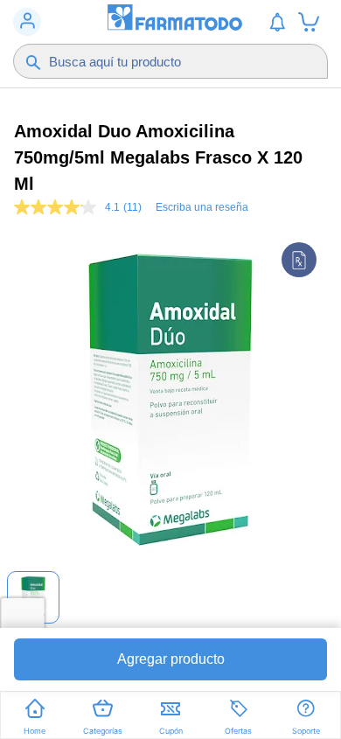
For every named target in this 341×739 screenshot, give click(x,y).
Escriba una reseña (202, 207)
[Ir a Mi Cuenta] (27, 22)
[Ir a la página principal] (170, 22)
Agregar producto (171, 659)
